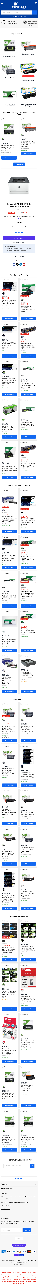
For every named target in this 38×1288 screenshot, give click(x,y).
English (18, 1238)
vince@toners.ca (5, 1209)
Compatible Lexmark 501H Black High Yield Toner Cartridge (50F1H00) (9, 1140)
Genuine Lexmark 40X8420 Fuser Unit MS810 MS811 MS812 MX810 (28, 346)
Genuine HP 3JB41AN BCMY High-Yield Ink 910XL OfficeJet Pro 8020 (9, 993)
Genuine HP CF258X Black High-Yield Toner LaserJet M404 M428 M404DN (28, 521)
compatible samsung (26, 854)
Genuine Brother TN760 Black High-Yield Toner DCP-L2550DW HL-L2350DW (9, 519)
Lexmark (23, 313)
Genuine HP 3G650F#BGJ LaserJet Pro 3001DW (19, 205)
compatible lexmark (6, 152)
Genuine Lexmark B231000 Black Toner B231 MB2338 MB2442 (28, 630)
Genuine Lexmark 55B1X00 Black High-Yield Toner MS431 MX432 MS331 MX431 (28, 594)
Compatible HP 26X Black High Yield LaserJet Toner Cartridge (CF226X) (8, 771)
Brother (4, 523)
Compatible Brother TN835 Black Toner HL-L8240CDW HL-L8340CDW (28, 1087)
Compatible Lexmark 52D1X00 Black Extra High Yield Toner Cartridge (27, 1043)
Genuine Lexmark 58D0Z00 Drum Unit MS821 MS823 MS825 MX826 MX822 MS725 (9, 467)
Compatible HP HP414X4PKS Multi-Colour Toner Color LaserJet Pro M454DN (28, 775)
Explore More (19, 164)
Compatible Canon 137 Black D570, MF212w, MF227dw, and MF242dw (28, 894)
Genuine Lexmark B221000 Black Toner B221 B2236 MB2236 (27, 424)
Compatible (10, 1260)
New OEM (18, 1260)
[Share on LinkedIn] (20, 264)
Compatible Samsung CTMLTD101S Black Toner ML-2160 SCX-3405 (27, 850)
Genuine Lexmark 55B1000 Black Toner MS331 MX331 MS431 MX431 (28, 308)
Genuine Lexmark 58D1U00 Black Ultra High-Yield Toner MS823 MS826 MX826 (28, 557)
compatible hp (5, 733)
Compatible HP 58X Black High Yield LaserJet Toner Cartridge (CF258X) (8, 729)
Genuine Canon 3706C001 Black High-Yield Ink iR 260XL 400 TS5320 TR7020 (28, 999)
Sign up (27, 1230)
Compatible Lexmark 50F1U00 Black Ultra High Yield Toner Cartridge (27, 1140)
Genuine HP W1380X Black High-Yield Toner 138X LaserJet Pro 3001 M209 (9, 381)
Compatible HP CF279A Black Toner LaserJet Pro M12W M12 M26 (8, 854)
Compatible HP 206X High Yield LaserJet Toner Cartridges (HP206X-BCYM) (8, 898)
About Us (33, 1260)
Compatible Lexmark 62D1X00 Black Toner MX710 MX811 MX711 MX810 (9, 1095)
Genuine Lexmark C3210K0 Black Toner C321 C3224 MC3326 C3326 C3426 (28, 384)
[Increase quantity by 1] (25, 226)
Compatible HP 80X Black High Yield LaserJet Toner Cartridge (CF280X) (27, 728)
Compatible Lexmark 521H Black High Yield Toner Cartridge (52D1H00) (8, 148)
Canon (22, 1003)
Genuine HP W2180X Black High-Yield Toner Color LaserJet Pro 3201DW (9, 344)
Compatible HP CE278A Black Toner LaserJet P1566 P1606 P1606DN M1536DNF (9, 811)
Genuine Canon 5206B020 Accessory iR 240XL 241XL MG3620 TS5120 (9, 1051)
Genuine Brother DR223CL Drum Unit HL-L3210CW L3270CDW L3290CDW (8, 680)
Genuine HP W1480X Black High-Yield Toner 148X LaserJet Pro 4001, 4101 (9, 302)
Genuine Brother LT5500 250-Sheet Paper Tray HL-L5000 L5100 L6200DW (27, 674)
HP (20, 209)
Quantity (19, 222)
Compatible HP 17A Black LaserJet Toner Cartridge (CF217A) (27, 814)
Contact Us (26, 1260)
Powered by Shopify (19, 1264)
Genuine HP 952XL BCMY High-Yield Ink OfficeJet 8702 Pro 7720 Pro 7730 (8, 950)
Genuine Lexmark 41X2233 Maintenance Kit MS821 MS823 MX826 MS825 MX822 (28, 464)
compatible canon (25, 898)
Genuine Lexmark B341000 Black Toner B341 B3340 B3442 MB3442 (9, 640)
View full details (19, 256)
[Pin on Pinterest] (24, 264)
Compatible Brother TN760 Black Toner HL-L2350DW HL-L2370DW (28, 144)
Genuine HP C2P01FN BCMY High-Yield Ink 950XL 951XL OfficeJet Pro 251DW (28, 949)
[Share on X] (17, 264)
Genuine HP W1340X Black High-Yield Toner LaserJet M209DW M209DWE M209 (9, 557)
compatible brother (26, 148)
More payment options (19, 242)
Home (3, 1260)
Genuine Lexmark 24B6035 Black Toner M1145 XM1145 (9, 427)
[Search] (34, 12)
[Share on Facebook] (14, 264)
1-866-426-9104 (6, 1205)
